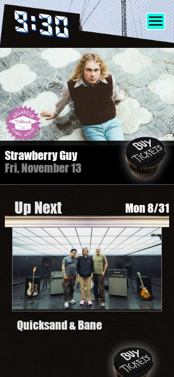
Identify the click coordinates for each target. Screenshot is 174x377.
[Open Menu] (155, 21)
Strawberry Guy (41, 155)
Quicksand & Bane (59, 325)
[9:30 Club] (54, 26)
